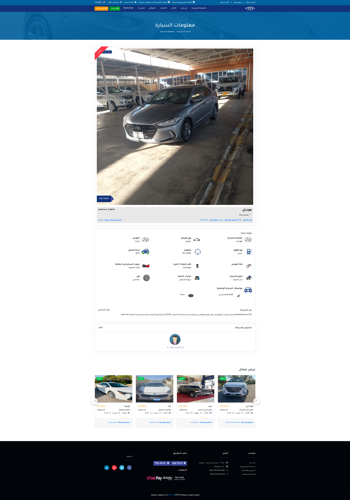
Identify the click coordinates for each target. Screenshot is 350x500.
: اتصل (228, 220)
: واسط (109, 220)
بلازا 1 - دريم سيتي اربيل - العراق (211, 463)
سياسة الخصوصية (247, 467)
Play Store (160, 463)
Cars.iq (171, 495)
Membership (128, 8)
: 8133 (245, 220)
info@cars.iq (219, 467)
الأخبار (173, 8)
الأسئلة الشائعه (248, 474)
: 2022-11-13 (209, 220)
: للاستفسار (242, 422)
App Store (177, 463)
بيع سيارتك (100, 8)
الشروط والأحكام (248, 471)
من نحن (184, 8)
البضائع (152, 8)
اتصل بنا (141, 8)
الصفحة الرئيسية (199, 8)
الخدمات (163, 8)
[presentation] (256, 401)
